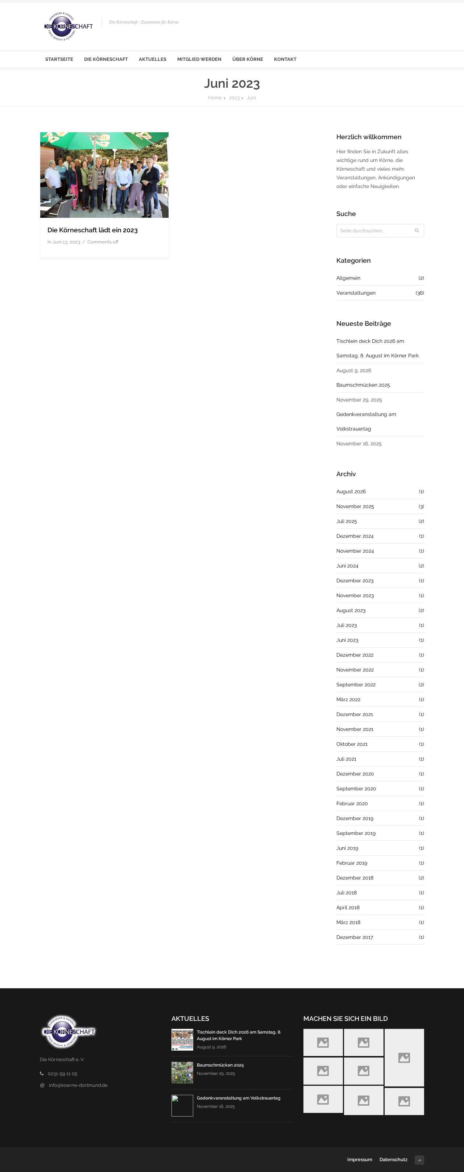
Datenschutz (393, 1159)
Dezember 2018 (380, 878)
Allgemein (380, 278)
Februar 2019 (380, 863)
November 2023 (380, 595)
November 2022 (380, 670)
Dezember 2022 (380, 655)
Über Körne (247, 59)
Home (215, 97)
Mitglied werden (199, 59)
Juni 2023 (380, 640)
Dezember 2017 (380, 937)
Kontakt (285, 59)
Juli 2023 (380, 625)
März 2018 (380, 922)
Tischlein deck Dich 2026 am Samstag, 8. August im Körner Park (377, 348)
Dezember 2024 (380, 536)
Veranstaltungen (380, 293)
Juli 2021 (380, 759)
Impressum (359, 1159)
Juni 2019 (380, 848)
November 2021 (380, 729)
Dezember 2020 (380, 774)
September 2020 (380, 788)
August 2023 (380, 610)
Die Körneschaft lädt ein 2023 (92, 230)
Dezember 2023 (380, 580)
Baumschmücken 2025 (363, 385)
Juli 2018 (380, 892)
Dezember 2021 (380, 714)
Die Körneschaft (106, 59)
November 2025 (380, 506)
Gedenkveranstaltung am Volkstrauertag (366, 421)
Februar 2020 (380, 803)
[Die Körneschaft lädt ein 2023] (104, 175)
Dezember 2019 (380, 818)
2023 (234, 97)
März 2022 (380, 699)
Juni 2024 (380, 566)
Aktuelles (152, 59)
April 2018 (380, 907)
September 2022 (380, 684)
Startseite (59, 59)
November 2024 (380, 551)
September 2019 (380, 833)
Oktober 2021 (380, 744)
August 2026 (380, 491)
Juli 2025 (380, 521)
